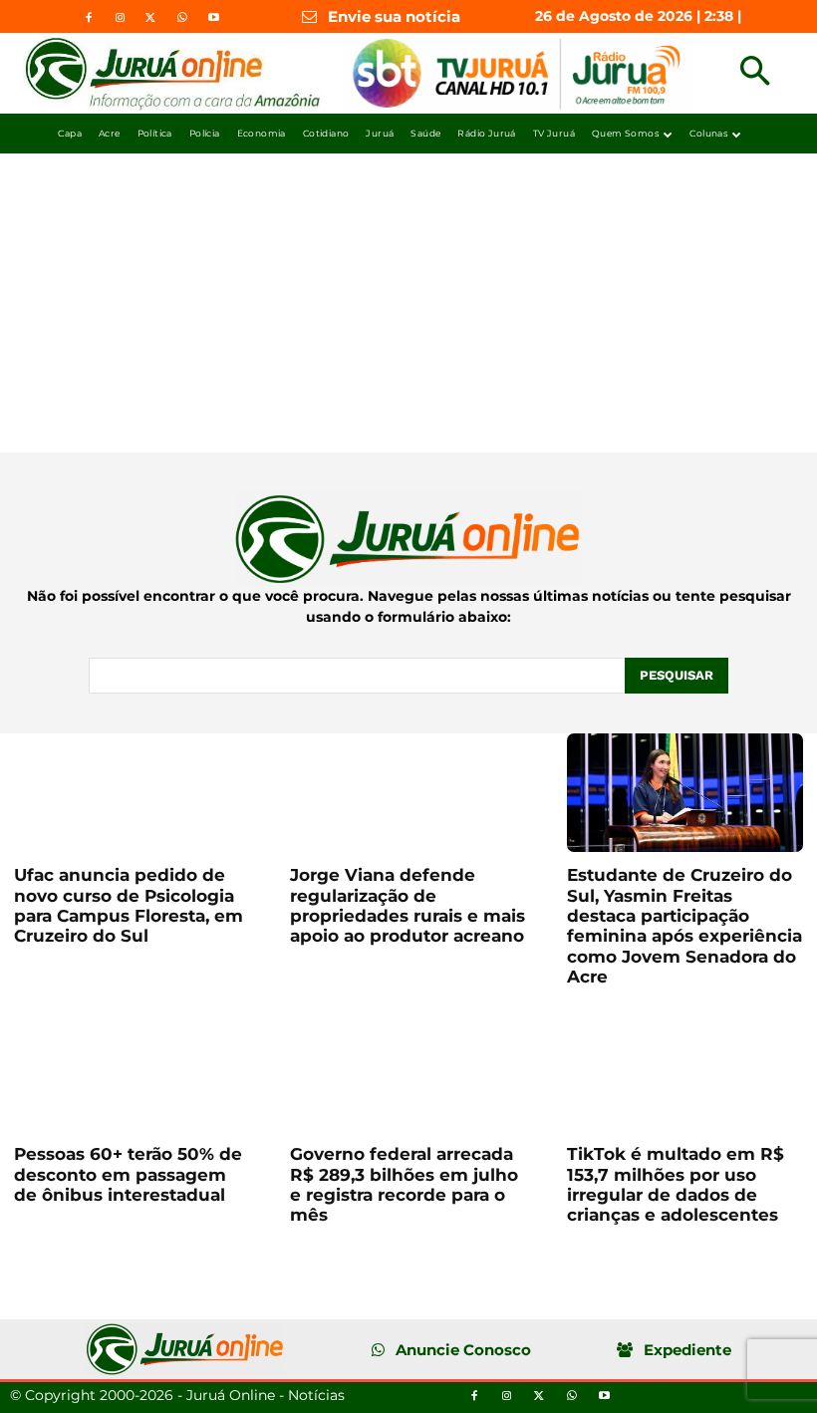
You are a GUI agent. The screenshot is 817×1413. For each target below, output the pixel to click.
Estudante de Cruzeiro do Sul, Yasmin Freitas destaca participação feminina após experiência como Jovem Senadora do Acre (684, 926)
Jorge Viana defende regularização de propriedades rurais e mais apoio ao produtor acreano (407, 905)
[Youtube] (213, 18)
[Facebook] (89, 18)
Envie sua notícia (394, 16)
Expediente (687, 1349)
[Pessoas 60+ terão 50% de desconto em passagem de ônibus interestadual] (132, 1071)
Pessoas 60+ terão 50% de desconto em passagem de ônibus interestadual (128, 1174)
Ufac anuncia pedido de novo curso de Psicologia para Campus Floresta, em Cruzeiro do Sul (128, 905)
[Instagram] (120, 18)
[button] (754, 73)
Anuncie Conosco (463, 1349)
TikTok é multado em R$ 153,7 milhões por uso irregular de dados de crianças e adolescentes (675, 1184)
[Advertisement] (408, 302)
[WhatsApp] (182, 18)
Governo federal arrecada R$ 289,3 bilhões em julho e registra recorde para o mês (404, 1184)
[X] (150, 18)
